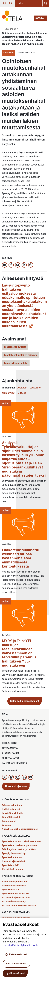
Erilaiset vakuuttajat (12, 805)
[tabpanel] (24, 548)
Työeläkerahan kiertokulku (15, 893)
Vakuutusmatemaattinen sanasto (19, 905)
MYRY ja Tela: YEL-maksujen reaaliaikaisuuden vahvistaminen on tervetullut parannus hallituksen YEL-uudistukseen (19, 653)
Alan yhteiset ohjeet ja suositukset (20, 829)
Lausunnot (8, 52)
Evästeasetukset (18, 954)
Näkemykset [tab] (8, 393)
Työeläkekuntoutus (12, 857)
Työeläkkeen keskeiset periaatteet (20, 845)
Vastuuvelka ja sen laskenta (16, 897)
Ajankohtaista (10, 753)
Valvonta (6, 825)
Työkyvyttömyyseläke (16, 363)
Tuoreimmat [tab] (8, 387)
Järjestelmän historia (12, 869)
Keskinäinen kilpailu (12, 813)
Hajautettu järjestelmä (13, 861)
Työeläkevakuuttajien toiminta (20, 355)
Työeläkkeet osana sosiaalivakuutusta (21, 841)
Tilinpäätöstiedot (11, 817)
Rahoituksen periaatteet (14, 881)
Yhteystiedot (10, 743)
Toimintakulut (9, 821)
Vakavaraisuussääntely (14, 901)
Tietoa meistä (10, 748)
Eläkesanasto (10, 758)
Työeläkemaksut (10, 889)
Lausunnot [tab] (35, 387)
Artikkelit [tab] (22, 387)
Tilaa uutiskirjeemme (16, 786)
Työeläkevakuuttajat (15, 346)
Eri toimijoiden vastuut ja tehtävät (19, 849)
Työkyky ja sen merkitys (14, 853)
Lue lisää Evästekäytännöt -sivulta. (21, 945)
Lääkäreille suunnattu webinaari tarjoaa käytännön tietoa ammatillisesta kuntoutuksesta (20, 558)
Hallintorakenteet (11, 809)
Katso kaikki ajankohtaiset (24, 701)
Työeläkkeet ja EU (11, 865)
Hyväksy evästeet (15, 973)
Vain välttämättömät (16, 963)
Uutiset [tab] (22, 393)
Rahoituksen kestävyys (14, 885)
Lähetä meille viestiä (14, 763)
